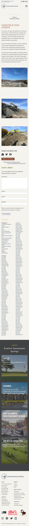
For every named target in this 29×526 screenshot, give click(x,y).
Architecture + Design (19, 493)
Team (15, 484)
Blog (15, 486)
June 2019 (18, 235)
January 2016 (18, 290)
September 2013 (19, 314)
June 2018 (18, 252)
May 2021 (3, 317)
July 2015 (18, 295)
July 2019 (18, 234)
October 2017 (18, 263)
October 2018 (18, 247)
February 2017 (19, 275)
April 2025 (3, 269)
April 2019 (18, 238)
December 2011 (19, 334)
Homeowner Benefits (19, 497)
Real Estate (17, 489)
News (2, 234)
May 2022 (3, 302)
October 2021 (4, 310)
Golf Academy (4, 491)
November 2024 (4, 274)
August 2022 (4, 298)
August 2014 (18, 307)
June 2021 (3, 316)
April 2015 (18, 296)
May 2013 (18, 320)
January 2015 (18, 300)
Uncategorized (4, 248)
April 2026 (3, 260)
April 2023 (3, 288)
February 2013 (19, 324)
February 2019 (19, 241)
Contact (17, 501)
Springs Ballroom (5, 239)
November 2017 (19, 262)
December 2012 (19, 326)
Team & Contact (5, 505)
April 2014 (18, 310)
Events (3, 225)
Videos (2, 250)
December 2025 (4, 264)
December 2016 (19, 278)
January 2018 (18, 259)
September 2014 (19, 306)
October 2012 (18, 328)
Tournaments (4, 500)
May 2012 (18, 333)
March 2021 (4, 320)
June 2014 (18, 309)
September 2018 (19, 248)
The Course (4, 486)
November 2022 (4, 295)
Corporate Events (5, 502)
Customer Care (17, 499)
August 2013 (18, 316)
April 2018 (18, 255)
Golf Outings (4, 492)
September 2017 (19, 265)
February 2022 (4, 306)
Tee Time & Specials (6, 484)
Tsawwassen (4, 242)
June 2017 (18, 269)
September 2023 (5, 282)
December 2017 (19, 261)
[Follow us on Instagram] (21, 1)
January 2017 (18, 276)
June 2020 (3, 333)
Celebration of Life (5, 503)
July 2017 (18, 268)
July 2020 (3, 332)
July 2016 (18, 283)
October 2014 (18, 304)
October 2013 (18, 313)
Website (3, 202)
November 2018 (19, 245)
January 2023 (4, 292)
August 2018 (18, 249)
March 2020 (18, 224)
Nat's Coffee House (5, 231)
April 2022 (3, 303)
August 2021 (4, 313)
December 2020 (4, 325)
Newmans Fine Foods (6, 232)
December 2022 (4, 293)
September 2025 (5, 265)
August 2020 (4, 330)
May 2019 (18, 237)
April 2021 (3, 319)
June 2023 (3, 285)
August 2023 (4, 284)
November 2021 (4, 309)
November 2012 (19, 327)
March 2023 (4, 289)
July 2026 (3, 257)
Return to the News (8, 159)
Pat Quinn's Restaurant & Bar (7, 1)
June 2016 (18, 285)
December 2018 (19, 244)
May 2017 (18, 271)
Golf (2, 228)
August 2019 (18, 232)
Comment (4, 176)
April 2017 (18, 272)
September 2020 (5, 329)
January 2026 (4, 262)
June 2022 (3, 301)
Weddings (3, 251)
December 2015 (19, 292)
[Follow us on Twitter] (25, 1)
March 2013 (18, 323)
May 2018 (18, 254)
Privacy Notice (18, 523)
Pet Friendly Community (19, 494)
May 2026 (3, 258)
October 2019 (18, 230)
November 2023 (4, 279)
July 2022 (3, 299)
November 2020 (4, 326)
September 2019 (19, 231)
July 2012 (18, 331)
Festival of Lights (5, 227)
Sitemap (24, 523)
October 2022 (4, 296)
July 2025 (3, 267)
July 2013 (18, 317)
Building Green (17, 496)
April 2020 (18, 223)
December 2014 (19, 302)
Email (3, 196)
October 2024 (4, 275)
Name (3, 191)
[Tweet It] (7, 155)
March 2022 (4, 305)
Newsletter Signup (18, 505)
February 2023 (4, 291)
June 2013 (18, 319)
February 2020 (19, 225)
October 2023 (4, 281)
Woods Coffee (4, 253)
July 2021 (3, 315)
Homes (3, 229)
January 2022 (4, 308)
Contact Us (16, 503)
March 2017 (18, 273)
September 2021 (5, 312)
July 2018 (18, 251)
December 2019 (19, 228)
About (16, 482)
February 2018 (19, 258)
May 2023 (3, 286)
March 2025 (4, 271)
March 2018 (18, 256)
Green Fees (4, 485)
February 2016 (19, 289)
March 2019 (18, 239)
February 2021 (4, 322)
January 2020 (18, 227)
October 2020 (4, 327)
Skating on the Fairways (6, 238)
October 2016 (18, 280)
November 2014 (19, 303)
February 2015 (19, 299)
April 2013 (18, 321)
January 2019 (18, 242)
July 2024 (3, 276)
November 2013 (19, 312)
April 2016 (18, 286)
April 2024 (3, 278)
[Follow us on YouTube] (26, 1)
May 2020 (3, 334)
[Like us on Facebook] (23, 1)
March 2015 (18, 297)
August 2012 (18, 330)
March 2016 (18, 287)
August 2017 (18, 266)
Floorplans (16, 491)
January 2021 (4, 323)
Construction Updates (14, 18)
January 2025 (4, 272)
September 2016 (19, 282)
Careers (16, 485)
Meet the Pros (4, 489)
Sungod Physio (4, 240)
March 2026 (4, 261)
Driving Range (4, 488)
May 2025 (3, 268)
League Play (4, 494)
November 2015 (19, 293)
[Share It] (11, 155)
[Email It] (3, 155)
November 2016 (19, 279)
